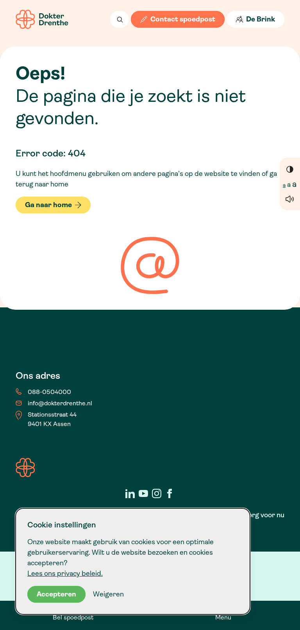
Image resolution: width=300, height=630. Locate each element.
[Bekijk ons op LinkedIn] (130, 493)
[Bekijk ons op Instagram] (156, 493)
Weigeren (108, 594)
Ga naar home (48, 205)
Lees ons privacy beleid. (65, 573)
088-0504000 (49, 392)
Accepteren (56, 594)
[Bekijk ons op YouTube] (143, 493)
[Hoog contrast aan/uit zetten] (289, 169)
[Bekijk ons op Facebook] (170, 493)
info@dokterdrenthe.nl (60, 403)
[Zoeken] (119, 19)
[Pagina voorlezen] (290, 198)
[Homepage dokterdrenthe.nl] (42, 19)
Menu (223, 617)
